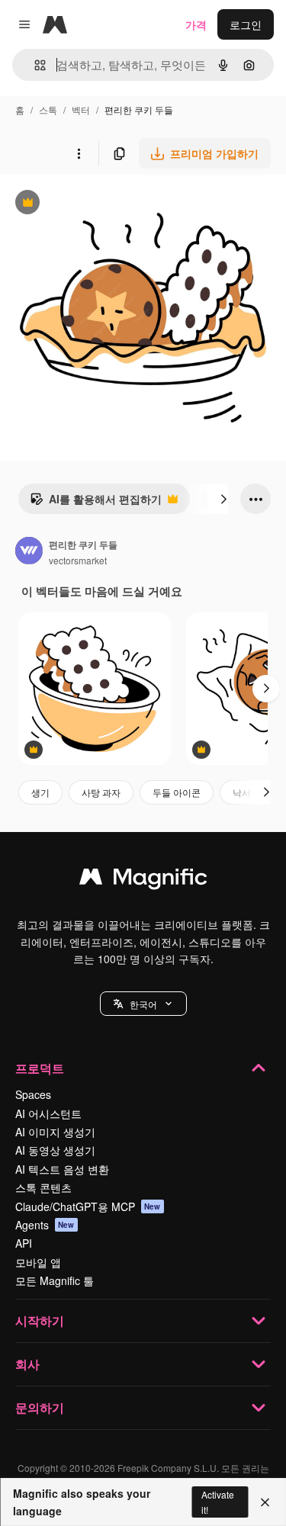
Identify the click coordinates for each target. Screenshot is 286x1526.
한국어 (143, 1004)
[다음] (223, 499)
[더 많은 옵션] (78, 153)
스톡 (48, 109)
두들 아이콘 (177, 791)
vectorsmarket (78, 560)
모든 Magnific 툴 (54, 1280)
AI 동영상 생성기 (55, 1150)
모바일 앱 (38, 1262)
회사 (27, 1364)
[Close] (265, 1502)
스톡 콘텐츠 (43, 1187)
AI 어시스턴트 (48, 1113)
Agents (45, 1224)
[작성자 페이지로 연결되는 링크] (29, 552)
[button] (143, 1003)
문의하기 (39, 1407)
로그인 (246, 24)
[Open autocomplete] (34, 65)
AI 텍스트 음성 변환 (62, 1169)
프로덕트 (39, 1068)
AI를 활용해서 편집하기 (96, 502)
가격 (196, 24)
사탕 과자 (101, 791)
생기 (40, 791)
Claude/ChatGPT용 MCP (88, 1206)
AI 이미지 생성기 (55, 1131)
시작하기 (39, 1320)
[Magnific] (143, 880)
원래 (87, 204)
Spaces (33, 1094)
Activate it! (217, 1501)
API (23, 1243)
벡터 (81, 109)
